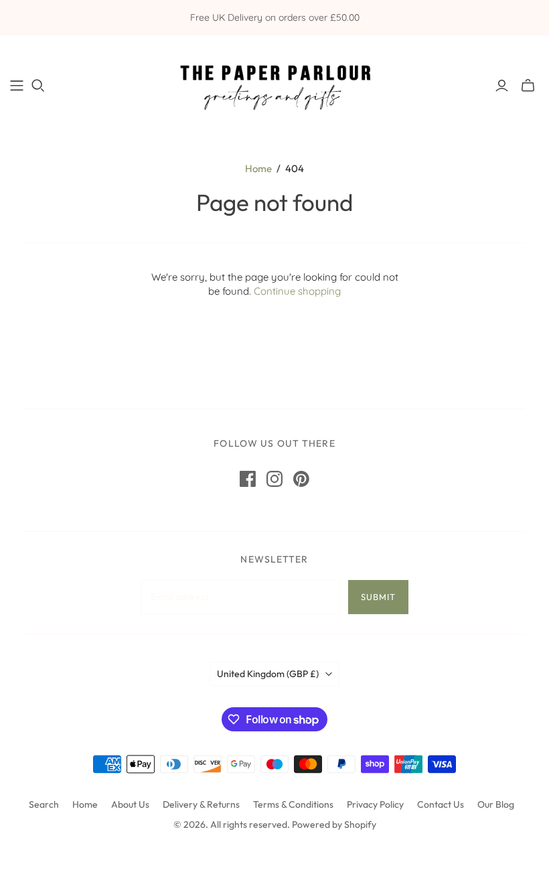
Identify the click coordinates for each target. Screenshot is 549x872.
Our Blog (495, 804)
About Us (130, 804)
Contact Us (440, 804)
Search (44, 804)
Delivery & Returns (201, 804)
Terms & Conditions (293, 804)
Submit (378, 596)
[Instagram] (274, 479)
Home (258, 168)
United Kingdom (268, 674)
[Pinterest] (301, 479)
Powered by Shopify (334, 824)
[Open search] (38, 85)
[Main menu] (16, 85)
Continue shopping (297, 291)
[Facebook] (248, 479)
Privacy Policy (375, 804)
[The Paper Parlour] (274, 85)
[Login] (502, 85)
